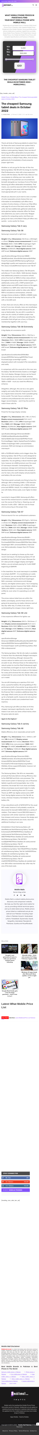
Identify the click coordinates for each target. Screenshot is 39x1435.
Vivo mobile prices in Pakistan (19, 1374)
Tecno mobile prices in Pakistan (9, 1381)
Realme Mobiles (24, 1417)
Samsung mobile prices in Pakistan (11, 1372)
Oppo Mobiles (14, 1417)
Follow (26, 1181)
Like (27, 1177)
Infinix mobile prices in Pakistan (21, 1379)
